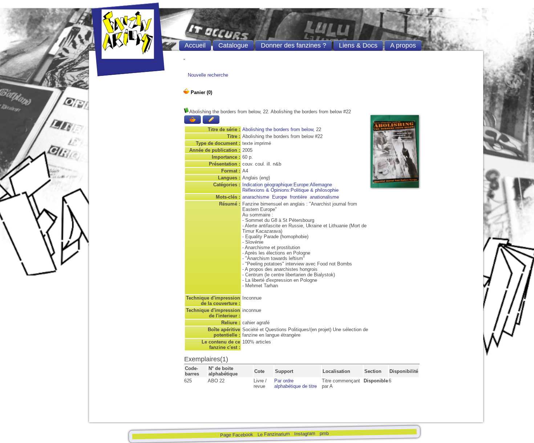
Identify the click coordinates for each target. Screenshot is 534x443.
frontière (298, 197)
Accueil (195, 45)
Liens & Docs (358, 45)
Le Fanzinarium (273, 434)
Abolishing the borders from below (277, 129)
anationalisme (324, 197)
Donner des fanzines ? (293, 45)
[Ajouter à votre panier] (192, 119)
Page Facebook (236, 435)
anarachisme (255, 197)
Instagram (304, 433)
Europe (279, 197)
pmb (323, 433)
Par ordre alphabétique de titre (295, 383)
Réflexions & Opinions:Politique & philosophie (290, 190)
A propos (403, 45)
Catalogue (233, 45)
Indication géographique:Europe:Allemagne (287, 184)
